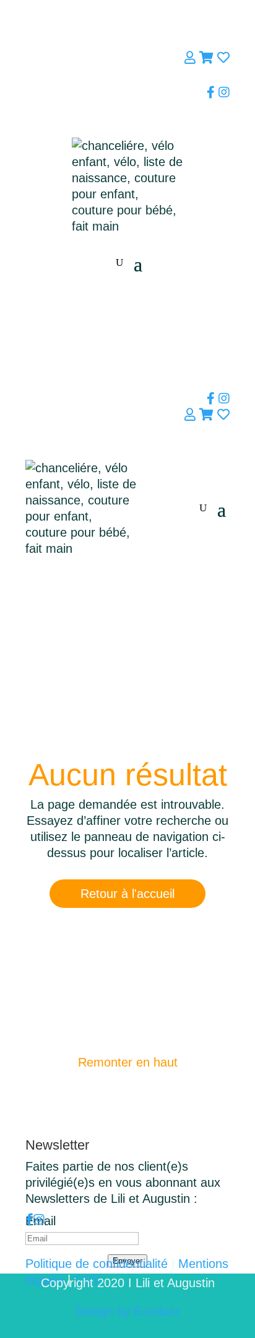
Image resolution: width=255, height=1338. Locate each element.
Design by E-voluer (127, 1311)
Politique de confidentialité (96, 1263)
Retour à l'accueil (127, 893)
